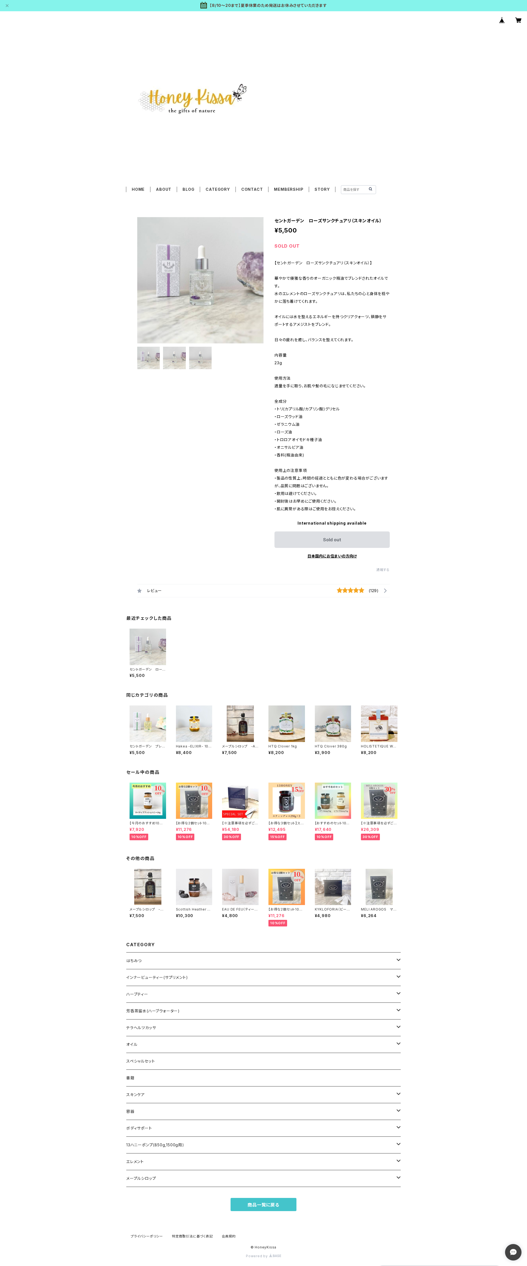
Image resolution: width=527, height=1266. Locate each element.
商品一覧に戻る (263, 1205)
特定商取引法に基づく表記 (192, 1236)
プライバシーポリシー (147, 1236)
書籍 (130, 1077)
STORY (322, 189)
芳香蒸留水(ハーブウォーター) (153, 1011)
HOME (138, 189)
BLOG (188, 189)
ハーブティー (137, 994)
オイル (131, 1044)
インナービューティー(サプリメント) (157, 977)
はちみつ (134, 960)
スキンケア (135, 1094)
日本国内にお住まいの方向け (332, 556)
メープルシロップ (141, 1178)
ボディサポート (139, 1128)
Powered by (257, 1256)
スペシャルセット (140, 1061)
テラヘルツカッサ (141, 1027)
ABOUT (163, 189)
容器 (130, 1111)
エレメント (135, 1161)
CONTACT (252, 189)
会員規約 (229, 1236)
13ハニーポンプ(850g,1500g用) (155, 1144)
